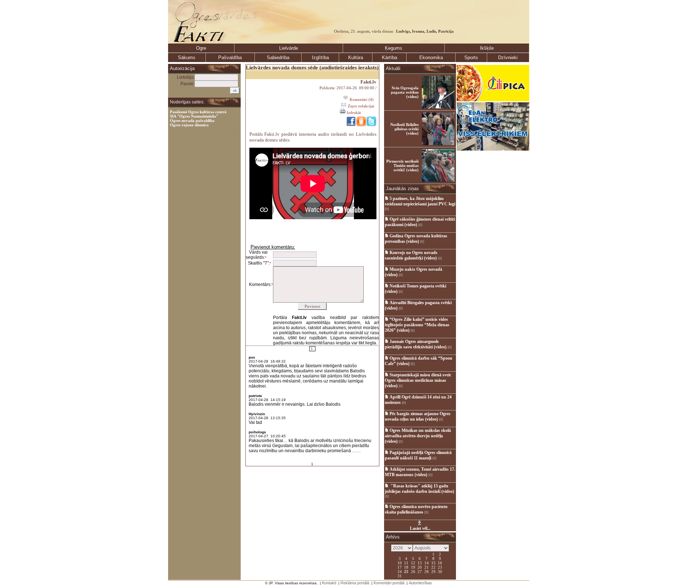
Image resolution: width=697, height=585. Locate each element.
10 (400, 562)
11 (406, 562)
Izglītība (320, 57)
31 (400, 575)
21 (426, 567)
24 (400, 571)
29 (433, 571)
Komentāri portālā (389, 583)
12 (413, 562)
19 (413, 567)
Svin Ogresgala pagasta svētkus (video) (405, 92)
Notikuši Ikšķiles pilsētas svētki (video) (404, 128)
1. (312, 349)
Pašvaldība (230, 57)
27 (419, 571)
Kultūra (355, 57)
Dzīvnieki (508, 57)
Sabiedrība (278, 57)
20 (419, 567)
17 (400, 567)
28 (426, 571)
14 (426, 562)
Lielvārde (288, 48)
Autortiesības (420, 583)
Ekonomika (431, 57)
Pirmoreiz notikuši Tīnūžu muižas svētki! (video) (402, 165)
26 (413, 571)
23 (440, 567)
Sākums (186, 57)
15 (433, 562)
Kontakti (329, 583)
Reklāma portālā (355, 583)
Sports (471, 57)
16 (440, 562)
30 (440, 571)
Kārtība (389, 57)
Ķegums (393, 48)
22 (433, 567)
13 (419, 562)
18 (406, 567)
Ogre (201, 48)
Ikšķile (487, 48)
